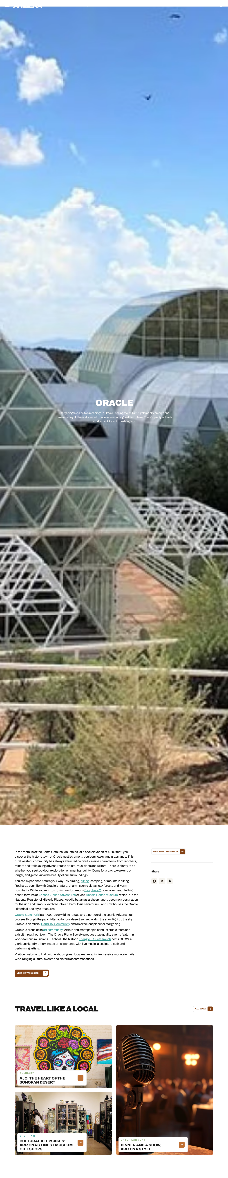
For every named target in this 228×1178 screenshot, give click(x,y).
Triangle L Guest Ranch (95, 939)
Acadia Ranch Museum (102, 895)
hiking (85, 881)
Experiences (104, 5)
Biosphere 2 (92, 890)
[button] (84, 5)
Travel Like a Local (143, 5)
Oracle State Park (27, 914)
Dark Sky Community (55, 924)
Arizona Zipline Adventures (57, 895)
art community (53, 930)
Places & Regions (84, 5)
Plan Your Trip (122, 5)
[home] (27, 5)
